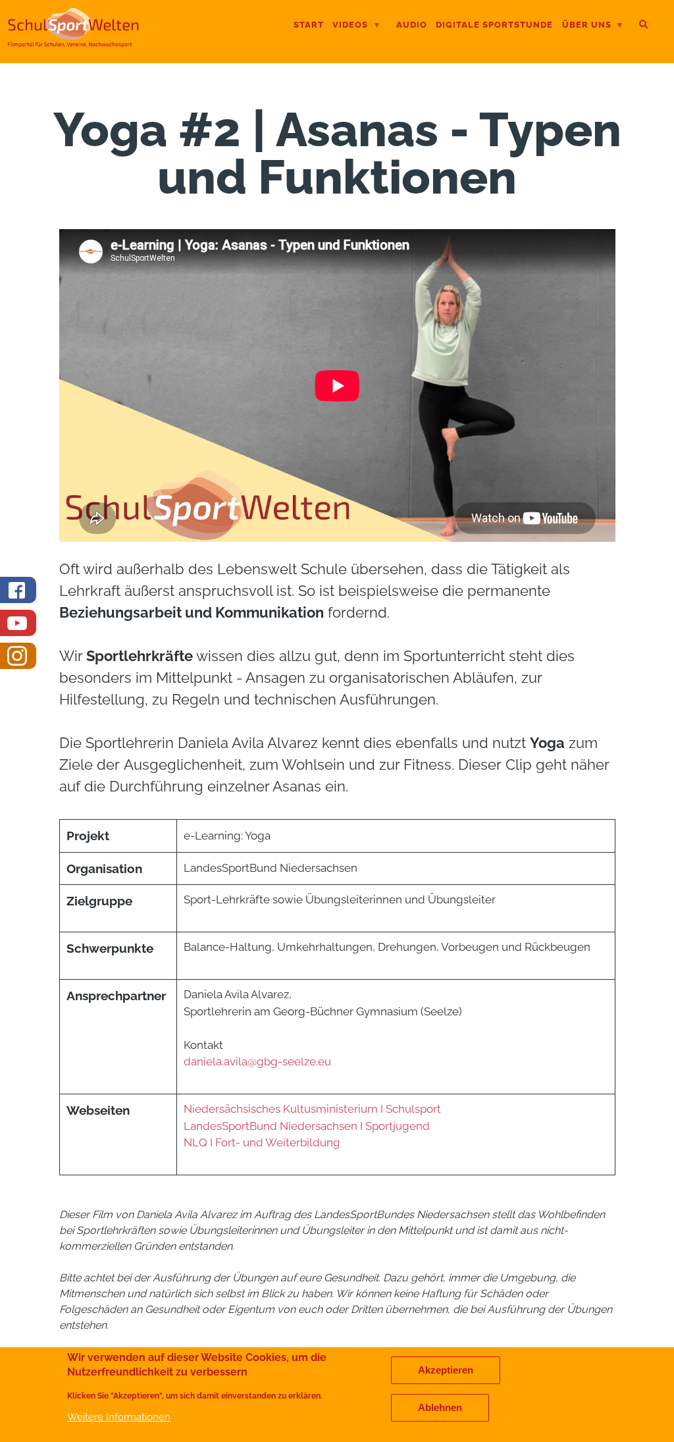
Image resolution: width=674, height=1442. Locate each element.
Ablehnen (440, 1407)
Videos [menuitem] (350, 26)
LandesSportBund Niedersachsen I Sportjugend (308, 1126)
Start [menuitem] (309, 25)
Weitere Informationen (118, 1416)
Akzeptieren (445, 1370)
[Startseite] (73, 42)
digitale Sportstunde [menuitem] (494, 25)
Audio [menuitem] (411, 25)
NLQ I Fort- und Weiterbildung (262, 1142)
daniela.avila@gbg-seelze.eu (257, 1061)
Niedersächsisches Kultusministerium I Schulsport (312, 1108)
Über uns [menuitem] (586, 26)
